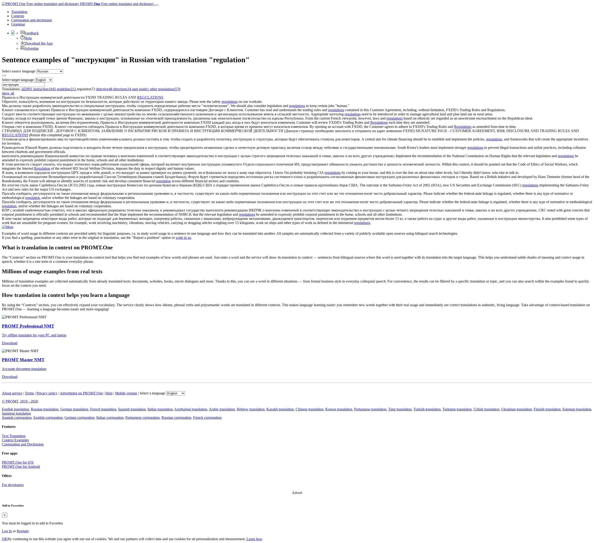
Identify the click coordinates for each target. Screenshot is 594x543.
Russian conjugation (176, 417)
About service (12, 393)
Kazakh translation (280, 409)
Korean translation (338, 409)
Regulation (42, 168)
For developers (13, 485)
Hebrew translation (251, 409)
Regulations (379, 122)
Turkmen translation (457, 409)
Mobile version (126, 393)
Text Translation (14, 436)
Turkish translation (427, 409)
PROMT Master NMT (23, 359)
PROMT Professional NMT (28, 326)
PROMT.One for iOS (18, 462)
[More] (7, 227)
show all (8, 93)
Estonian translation (576, 409)
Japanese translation (16, 413)
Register (23, 531)
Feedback (32, 33)
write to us (183, 238)
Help (28, 38)
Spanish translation (132, 409)
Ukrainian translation (516, 409)
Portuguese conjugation (142, 417)
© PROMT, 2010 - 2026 (20, 401)
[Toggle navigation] (156, 5)
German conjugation (79, 417)
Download (9, 343)
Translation (19, 12)
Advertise (32, 48)
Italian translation (160, 409)
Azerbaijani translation (190, 409)
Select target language (18, 80)
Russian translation (44, 409)
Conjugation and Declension (23, 444)
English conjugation (48, 417)
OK (4, 539)
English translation (15, 409)
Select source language (18, 71)
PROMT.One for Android (21, 466)
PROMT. (116, 4)
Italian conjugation (109, 417)
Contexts (17, 16)
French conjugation (207, 417)
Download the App (39, 43)
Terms (29, 393)
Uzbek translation (486, 409)
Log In (7, 531)
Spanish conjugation (17, 417)
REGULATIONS (150, 97)
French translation (103, 409)
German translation (74, 409)
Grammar (18, 24)
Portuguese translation (370, 409)
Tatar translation (400, 409)
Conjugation (31, 20)
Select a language (152, 393)
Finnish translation (547, 409)
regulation (163, 181)
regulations (230, 102)
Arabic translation (222, 409)
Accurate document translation (24, 369)
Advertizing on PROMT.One (81, 393)
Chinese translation (309, 409)
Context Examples (15, 440)
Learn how (254, 539)
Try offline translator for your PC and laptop (34, 335)
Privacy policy (47, 393)
